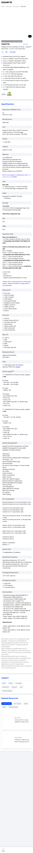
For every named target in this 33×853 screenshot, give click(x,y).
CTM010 (17, 367)
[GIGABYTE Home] (6, 2)
